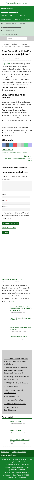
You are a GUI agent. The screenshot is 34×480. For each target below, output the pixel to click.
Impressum (5, 452)
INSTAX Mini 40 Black (11, 387)
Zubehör (17, 19)
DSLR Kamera (21, 23)
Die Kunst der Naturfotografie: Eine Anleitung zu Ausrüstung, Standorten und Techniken (16, 361)
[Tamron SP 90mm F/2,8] (17, 254)
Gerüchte (15, 44)
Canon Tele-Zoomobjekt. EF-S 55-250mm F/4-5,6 (20, 319)
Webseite (5, 207)
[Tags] (17, 352)
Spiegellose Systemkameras (9, 12)
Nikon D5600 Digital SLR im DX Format (19, 440)
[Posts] (7, 352)
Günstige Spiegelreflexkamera (8, 23)
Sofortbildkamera (6, 19)
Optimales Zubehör (9, 228)
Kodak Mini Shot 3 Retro (12, 396)
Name (4, 194)
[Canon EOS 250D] (5, 423)
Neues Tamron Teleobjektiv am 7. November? (20, 328)
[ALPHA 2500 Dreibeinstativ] (5, 341)
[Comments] (27, 352)
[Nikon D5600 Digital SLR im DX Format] (5, 442)
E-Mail (4, 201)
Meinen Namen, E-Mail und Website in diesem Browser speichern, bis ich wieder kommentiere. (16, 215)
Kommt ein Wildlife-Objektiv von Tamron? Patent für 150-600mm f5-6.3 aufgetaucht (21, 308)
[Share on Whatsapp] (26, 145)
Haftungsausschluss (19, 452)
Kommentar (6, 180)
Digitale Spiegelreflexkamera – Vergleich (11, 27)
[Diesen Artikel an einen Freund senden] (19, 145)
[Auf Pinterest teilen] (15, 145)
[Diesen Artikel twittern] (7, 145)
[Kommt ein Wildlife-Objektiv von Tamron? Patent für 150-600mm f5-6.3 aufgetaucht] (5, 309)
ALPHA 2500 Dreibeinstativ (18, 337)
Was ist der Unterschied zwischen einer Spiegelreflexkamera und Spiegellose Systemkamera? (15, 370)
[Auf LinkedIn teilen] (11, 145)
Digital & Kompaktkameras (8, 16)
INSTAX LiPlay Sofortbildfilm (13, 400)
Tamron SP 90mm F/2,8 (12, 279)
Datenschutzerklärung (9, 455)
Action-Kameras (24, 16)
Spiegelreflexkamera (7, 8)
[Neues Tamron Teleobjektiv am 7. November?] (5, 329)
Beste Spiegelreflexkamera (7, 30)
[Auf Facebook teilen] (4, 145)
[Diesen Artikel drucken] (22, 145)
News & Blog (27, 19)
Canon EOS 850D (15, 430)
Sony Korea (6, 64)
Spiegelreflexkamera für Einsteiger (9, 34)
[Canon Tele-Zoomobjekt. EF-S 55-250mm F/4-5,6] (5, 319)
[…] (14, 301)
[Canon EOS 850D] (5, 432)
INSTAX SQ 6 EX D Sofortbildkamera (16, 383)
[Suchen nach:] (17, 38)
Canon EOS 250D (15, 421)
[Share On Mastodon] (30, 145)
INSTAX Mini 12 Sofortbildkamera (15, 404)
